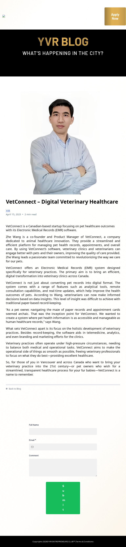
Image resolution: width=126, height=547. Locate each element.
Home (36, 14)
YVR (8, 210)
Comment (34, 455)
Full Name (34, 424)
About (51, 14)
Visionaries (40, 19)
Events (67, 14)
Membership (87, 14)
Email (32, 440)
